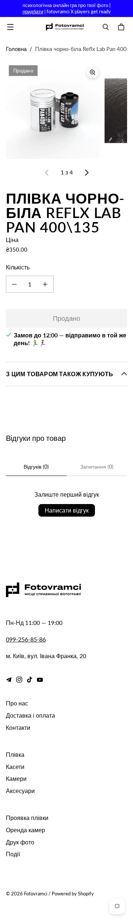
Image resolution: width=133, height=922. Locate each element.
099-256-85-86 (26, 639)
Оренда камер (25, 829)
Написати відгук (67, 510)
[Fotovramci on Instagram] (19, 679)
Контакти (18, 727)
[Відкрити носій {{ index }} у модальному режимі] (54, 110)
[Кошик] (122, 27)
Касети (15, 766)
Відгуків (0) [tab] (36, 466)
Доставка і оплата (30, 715)
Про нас (17, 703)
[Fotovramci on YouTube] (40, 679)
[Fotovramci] (64, 27)
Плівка (15, 754)
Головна (16, 48)
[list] (66, 110)
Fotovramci (35, 894)
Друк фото (20, 842)
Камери (16, 778)
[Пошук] (106, 27)
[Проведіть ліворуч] (47, 172)
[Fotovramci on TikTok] (29, 679)
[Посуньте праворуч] (86, 172)
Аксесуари (20, 790)
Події (13, 853)
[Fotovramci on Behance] (9, 679)
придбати (33, 11)
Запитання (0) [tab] (96, 466)
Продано (66, 318)
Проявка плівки (27, 817)
